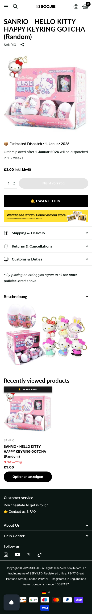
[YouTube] (17, 554)
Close (46, 525)
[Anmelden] (75, 6)
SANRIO (10, 45)
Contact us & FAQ (22, 511)
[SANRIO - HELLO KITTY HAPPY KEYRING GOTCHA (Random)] (28, 410)
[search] (15, 6)
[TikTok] (40, 555)
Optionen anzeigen (28, 477)
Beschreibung (15, 296)
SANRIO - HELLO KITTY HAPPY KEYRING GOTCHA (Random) (25, 451)
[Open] (12, 602)
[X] (29, 554)
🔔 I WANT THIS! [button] (46, 201)
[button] (15, 179)
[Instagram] (6, 555)
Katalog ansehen (6, 6)
